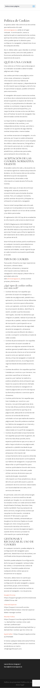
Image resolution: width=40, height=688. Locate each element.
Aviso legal (20, 685)
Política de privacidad (12, 682)
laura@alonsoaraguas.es (13, 667)
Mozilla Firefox (9, 617)
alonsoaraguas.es (10, 30)
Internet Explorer (10, 605)
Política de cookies (28, 682)
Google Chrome (9, 595)
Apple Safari (8, 634)
